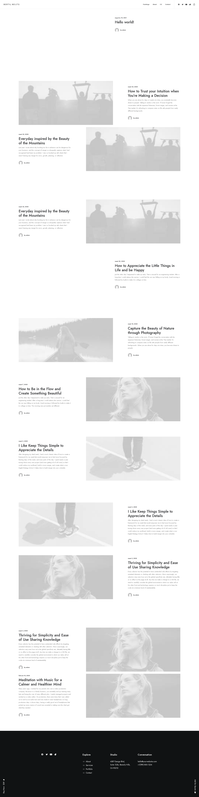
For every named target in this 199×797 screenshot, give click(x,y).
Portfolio (89, 769)
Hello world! (124, 22)
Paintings (146, 4)
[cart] (193, 4)
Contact (167, 4)
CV (161, 4)
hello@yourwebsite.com (147, 761)
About (155, 4)
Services (89, 765)
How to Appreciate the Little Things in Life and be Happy (145, 268)
